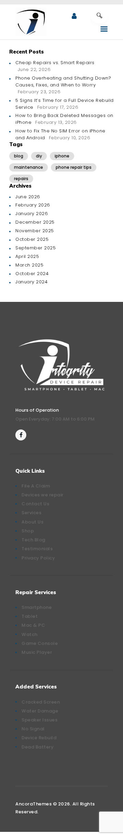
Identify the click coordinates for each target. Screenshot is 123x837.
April (27, 256)
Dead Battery (38, 747)
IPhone (62, 156)
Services (31, 512)
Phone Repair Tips (74, 167)
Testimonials (37, 548)
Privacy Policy (38, 558)
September (35, 248)
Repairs (21, 178)
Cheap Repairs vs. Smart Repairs (55, 62)
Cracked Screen (41, 702)
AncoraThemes (33, 804)
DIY (39, 156)
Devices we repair (43, 495)
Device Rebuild (39, 737)
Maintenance (28, 167)
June (27, 196)
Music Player (37, 652)
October (32, 239)
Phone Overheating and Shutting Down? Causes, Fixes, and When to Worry (63, 81)
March (29, 265)
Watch (30, 634)
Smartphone (37, 607)
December (35, 222)
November (34, 230)
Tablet (30, 616)
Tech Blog (33, 540)
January (31, 213)
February (32, 205)
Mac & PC (33, 625)
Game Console (40, 643)
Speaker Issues (39, 720)
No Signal (33, 729)
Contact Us (35, 503)
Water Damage (40, 711)
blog (18, 156)
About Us (32, 522)
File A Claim (36, 486)
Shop (28, 531)
